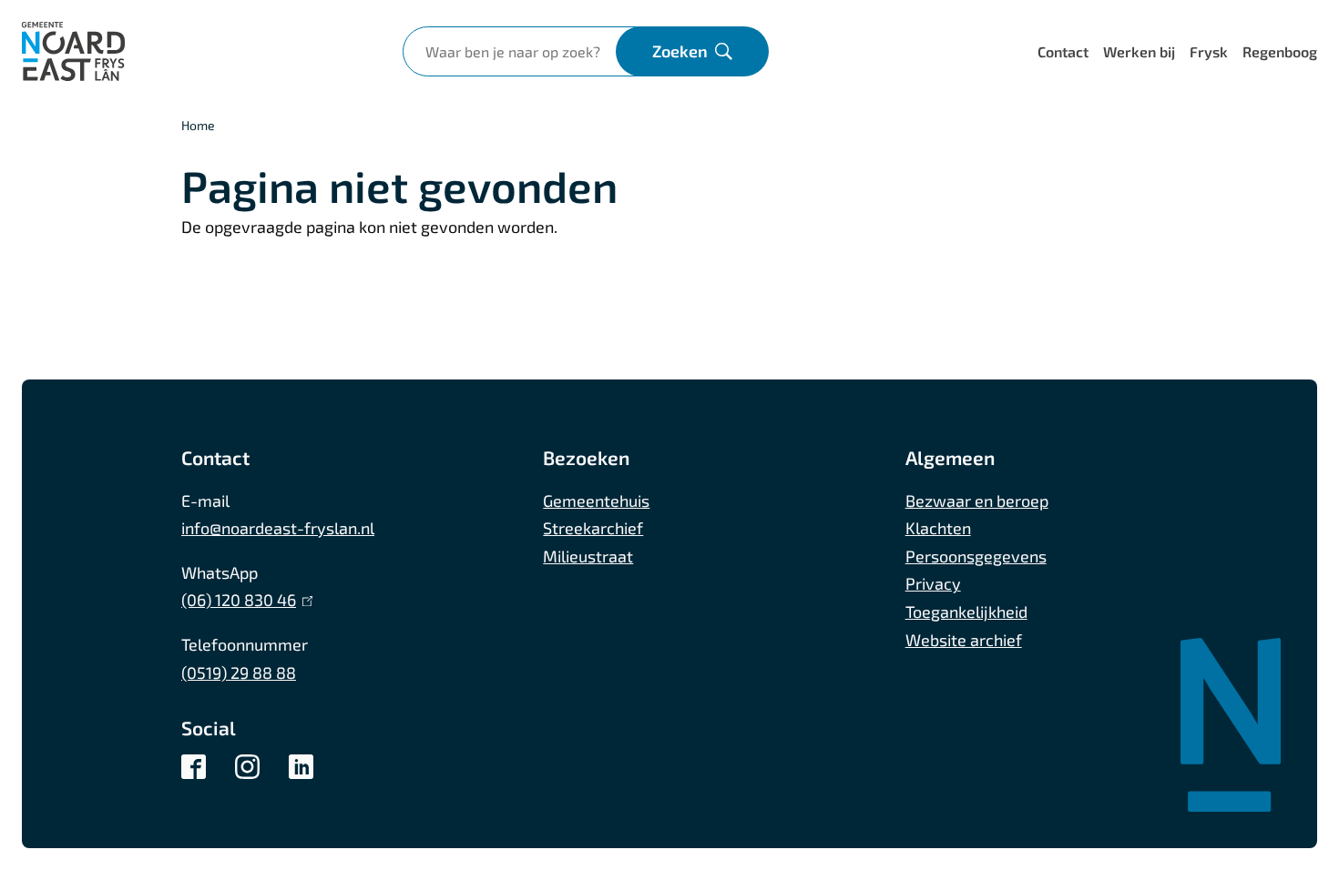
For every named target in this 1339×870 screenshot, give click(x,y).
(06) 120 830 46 (243, 600)
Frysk (1209, 51)
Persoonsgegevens (976, 556)
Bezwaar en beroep (976, 501)
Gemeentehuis (596, 501)
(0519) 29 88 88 (238, 673)
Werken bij (1139, 51)
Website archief (963, 640)
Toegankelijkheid (966, 612)
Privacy (933, 583)
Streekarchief (593, 528)
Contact (1063, 51)
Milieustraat (588, 556)
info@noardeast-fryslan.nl (277, 528)
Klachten (938, 528)
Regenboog (1279, 51)
